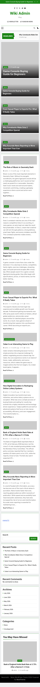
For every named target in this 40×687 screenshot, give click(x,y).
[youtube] (24, 8)
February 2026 (8, 609)
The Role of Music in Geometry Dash (18, 167)
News (5, 67)
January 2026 (8, 613)
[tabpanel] (20, 656)
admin (6, 171)
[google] (22, 8)
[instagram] (17, 8)
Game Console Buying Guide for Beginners (19, 2)
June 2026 (7, 597)
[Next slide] (37, 2)
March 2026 (8, 605)
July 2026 (7, 593)
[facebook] (15, 8)
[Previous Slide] (34, 2)
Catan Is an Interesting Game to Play (18, 344)
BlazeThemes (21, 679)
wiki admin (20, 13)
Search (5, 535)
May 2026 (7, 601)
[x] (19, 8)
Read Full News (7, 196)
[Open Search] (34, 28)
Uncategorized (9, 339)
